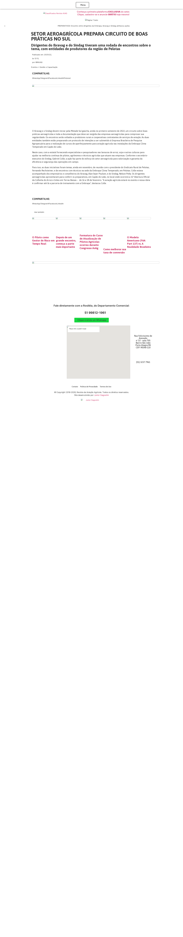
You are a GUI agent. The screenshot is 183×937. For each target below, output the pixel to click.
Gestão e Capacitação (49, 67)
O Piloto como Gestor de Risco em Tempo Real (43, 240)
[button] (36, 78)
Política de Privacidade (89, 387)
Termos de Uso (105, 387)
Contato (75, 387)
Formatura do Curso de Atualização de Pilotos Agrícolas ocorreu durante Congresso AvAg (91, 242)
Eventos (34, 67)
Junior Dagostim (101, 395)
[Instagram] (143, 372)
